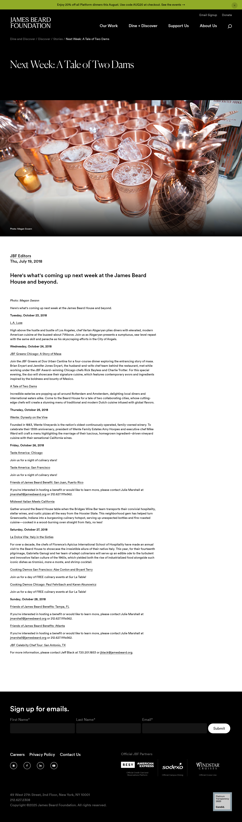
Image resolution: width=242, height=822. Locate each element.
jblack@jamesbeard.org (116, 652)
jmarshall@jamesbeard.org (28, 494)
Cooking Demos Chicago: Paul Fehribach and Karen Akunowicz (53, 584)
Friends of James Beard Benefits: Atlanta (37, 626)
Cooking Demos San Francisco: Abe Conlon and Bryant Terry (51, 569)
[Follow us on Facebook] (27, 765)
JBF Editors (20, 255)
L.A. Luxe (16, 323)
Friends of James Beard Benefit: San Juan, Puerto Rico (46, 482)
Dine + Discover (143, 25)
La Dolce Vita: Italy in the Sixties (31, 537)
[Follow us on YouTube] (54, 765)
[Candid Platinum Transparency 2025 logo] (222, 810)
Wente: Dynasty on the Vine (29, 417)
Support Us (178, 25)
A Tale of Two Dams (23, 386)
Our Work (109, 25)
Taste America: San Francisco (30, 467)
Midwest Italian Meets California (32, 501)
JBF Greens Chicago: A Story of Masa (35, 354)
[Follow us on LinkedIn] (40, 765)
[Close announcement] (235, 5)
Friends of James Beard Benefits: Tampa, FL (39, 606)
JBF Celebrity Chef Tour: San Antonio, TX (38, 645)
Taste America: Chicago (26, 453)
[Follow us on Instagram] (13, 765)
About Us (208, 25)
